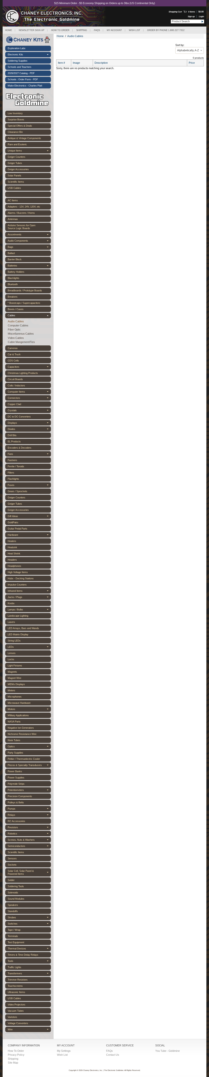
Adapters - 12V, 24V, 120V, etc (24, 206)
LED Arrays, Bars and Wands (23, 628)
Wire (29, 1030)
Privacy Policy (16, 1054)
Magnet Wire (14, 678)
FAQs (97, 30)
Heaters (12, 541)
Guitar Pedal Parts (17, 528)
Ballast (11, 253)
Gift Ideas (29, 517)
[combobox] (185, 21)
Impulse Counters (17, 584)
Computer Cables (18, 325)
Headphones (14, 566)
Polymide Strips (16, 783)
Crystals (29, 411)
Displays (29, 423)
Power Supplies (16, 777)
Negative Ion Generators (21, 727)
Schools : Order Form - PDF (23, 79)
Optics (29, 747)
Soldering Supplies (17, 60)
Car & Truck (14, 354)
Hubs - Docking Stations (21, 578)
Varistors (12, 1017)
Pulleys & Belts (16, 802)
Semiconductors (29, 847)
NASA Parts (14, 721)
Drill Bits (12, 435)
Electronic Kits (29, 55)
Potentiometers (29, 791)
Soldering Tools (16, 886)
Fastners (12, 460)
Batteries (29, 266)
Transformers (29, 974)
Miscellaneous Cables (21, 333)
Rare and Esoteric (17, 144)
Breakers (12, 296)
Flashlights (13, 478)
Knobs (11, 603)
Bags (29, 248)
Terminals (13, 936)
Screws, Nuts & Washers (29, 840)
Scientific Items (16, 181)
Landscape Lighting (18, 615)
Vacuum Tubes (16, 1010)
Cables (29, 316)
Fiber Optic (14, 329)
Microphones (15, 696)
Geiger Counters (16, 156)
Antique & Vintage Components (24, 138)
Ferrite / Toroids (16, 466)
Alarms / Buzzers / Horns (21, 212)
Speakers (13, 905)
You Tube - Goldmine (167, 1050)
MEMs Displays (16, 684)
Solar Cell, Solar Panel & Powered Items (29, 872)
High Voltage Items (18, 572)
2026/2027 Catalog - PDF (21, 73)
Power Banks (15, 771)
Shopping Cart (175, 12)
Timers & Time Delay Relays (23, 954)
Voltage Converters (18, 1023)
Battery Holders (16, 271)
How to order (60, 30)
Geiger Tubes (15, 163)
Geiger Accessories (18, 169)
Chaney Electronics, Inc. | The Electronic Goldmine (103, 1070)
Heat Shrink (14, 553)
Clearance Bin (15, 132)
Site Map (13, 1062)
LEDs (29, 647)
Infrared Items (29, 591)
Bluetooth (13, 284)
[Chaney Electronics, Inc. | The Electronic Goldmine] (58, 16)
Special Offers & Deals (20, 125)
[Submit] (202, 21)
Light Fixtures (15, 665)
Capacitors (29, 367)
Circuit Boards (15, 379)
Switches (29, 924)
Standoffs (13, 911)
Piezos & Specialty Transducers (29, 766)
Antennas (13, 219)
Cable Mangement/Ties (21, 342)
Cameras (13, 348)
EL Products (14, 441)
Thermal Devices (29, 949)
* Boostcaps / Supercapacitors (24, 303)
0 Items (191, 12)
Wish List (134, 30)
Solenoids (13, 892)
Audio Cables (16, 321)
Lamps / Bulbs (29, 610)
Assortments (29, 235)
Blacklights (13, 278)
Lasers (11, 622)
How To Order (16, 1050)
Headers (12, 559)
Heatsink (12, 547)
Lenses (12, 653)
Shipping (81, 30)
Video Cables (16, 338)
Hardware (29, 535)
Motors (29, 710)
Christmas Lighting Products (23, 373)
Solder (11, 880)
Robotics (29, 834)
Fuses (29, 486)
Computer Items (29, 392)
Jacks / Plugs (29, 598)
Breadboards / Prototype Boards (25, 290)
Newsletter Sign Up (31, 30)
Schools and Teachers (19, 67)
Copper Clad (14, 404)
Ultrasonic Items (16, 992)
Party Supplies (15, 752)
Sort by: (179, 45)
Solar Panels (14, 175)
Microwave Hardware (19, 702)
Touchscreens (15, 985)
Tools (29, 962)
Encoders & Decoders (19, 447)
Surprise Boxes (16, 119)
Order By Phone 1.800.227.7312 (166, 30)
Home (8, 30)
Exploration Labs (16, 48)
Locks (11, 659)
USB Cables (14, 188)
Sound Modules (16, 898)
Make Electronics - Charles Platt (25, 85)
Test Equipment (16, 942)
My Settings (64, 1050)
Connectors (29, 399)
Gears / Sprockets (17, 491)
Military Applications (18, 715)
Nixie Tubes (14, 740)
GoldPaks (13, 522)
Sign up (191, 16)
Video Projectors (16, 1004)
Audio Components (29, 241)
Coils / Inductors (16, 385)
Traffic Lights (14, 967)
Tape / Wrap (14, 929)
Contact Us (112, 1054)
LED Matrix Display (18, 634)
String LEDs (14, 640)
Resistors (29, 828)
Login (201, 16)
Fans (29, 455)
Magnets (12, 671)
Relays (29, 815)
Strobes (29, 918)
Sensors (12, 858)
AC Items (13, 200)
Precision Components (20, 796)
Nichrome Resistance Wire (22, 734)
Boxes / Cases (16, 309)
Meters (11, 690)
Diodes (29, 430)
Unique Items (29, 151)
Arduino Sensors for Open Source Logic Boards (21, 227)
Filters (11, 472)
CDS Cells (13, 360)
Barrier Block (15, 259)
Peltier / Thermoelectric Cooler (24, 758)
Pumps (29, 809)
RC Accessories (16, 821)
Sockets (12, 864)
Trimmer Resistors (18, 979)
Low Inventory (15, 113)
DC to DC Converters (19, 416)
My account (114, 30)
